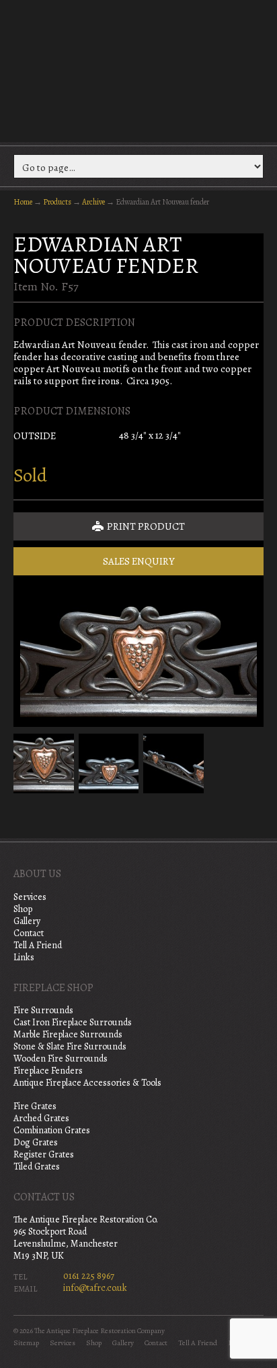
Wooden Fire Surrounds (60, 1058)
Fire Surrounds (43, 1010)
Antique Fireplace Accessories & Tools (87, 1082)
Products (57, 201)
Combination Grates (51, 1130)
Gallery (26, 921)
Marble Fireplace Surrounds (67, 1034)
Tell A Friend (37, 945)
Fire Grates (34, 1106)
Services (29, 897)
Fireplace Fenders (48, 1070)
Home (22, 201)
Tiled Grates (36, 1166)
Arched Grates (41, 1118)
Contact (28, 933)
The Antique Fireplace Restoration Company (138, 69)
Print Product (145, 526)
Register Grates (43, 1154)
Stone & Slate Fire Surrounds (69, 1046)
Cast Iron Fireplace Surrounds (72, 1022)
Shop (22, 909)
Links (23, 957)
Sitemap (26, 1343)
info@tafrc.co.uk (95, 1287)
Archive (93, 201)
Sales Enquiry (139, 561)
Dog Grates (35, 1142)
